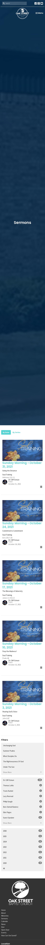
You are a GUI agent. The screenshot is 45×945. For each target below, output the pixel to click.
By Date (6, 432)
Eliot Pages (22, 812)
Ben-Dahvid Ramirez (22, 807)
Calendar (4, 921)
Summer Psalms (9, 751)
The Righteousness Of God (13, 761)
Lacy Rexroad (22, 796)
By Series (16, 432)
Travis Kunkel (22, 791)
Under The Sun (8, 767)
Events (3, 932)
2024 (22, 841)
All (4, 868)
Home (3, 910)
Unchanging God (9, 745)
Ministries (5, 916)
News (3, 924)
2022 (22, 852)
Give (2, 927)
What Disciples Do (10, 756)
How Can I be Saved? (9, 935)
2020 (22, 863)
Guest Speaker (22, 817)
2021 (22, 857)
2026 (22, 831)
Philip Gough (22, 801)
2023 (22, 847)
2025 (22, 836)
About (3, 913)
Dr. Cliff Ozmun (22, 780)
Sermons (4, 918)
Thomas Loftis (22, 785)
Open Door (5, 930)
